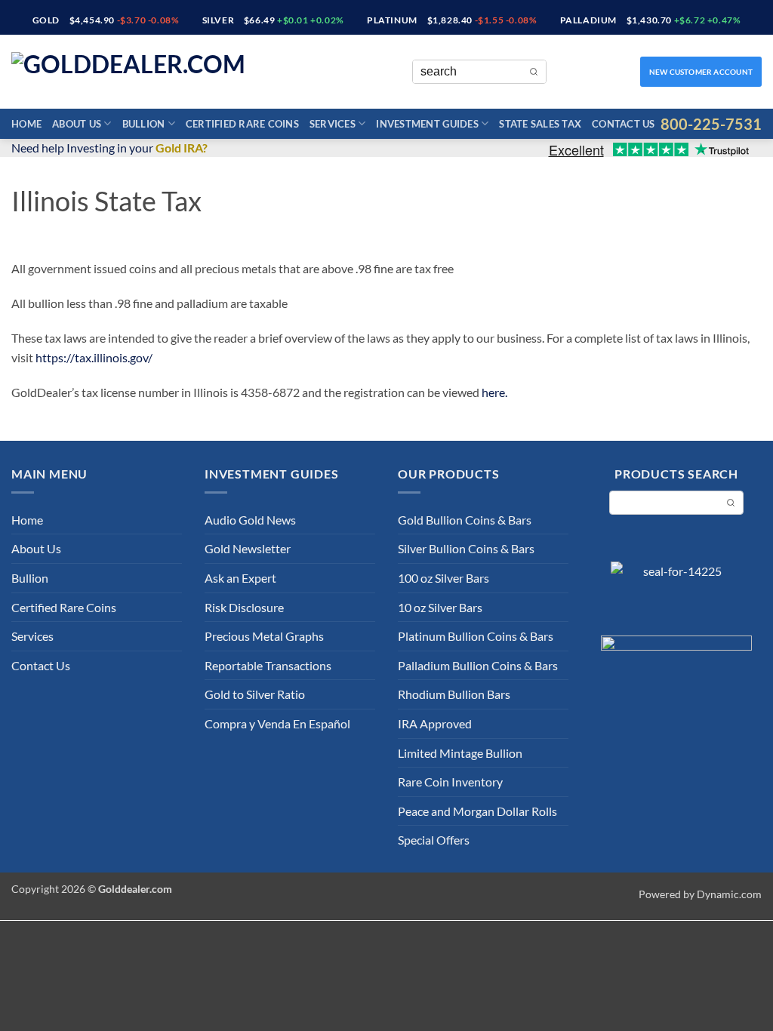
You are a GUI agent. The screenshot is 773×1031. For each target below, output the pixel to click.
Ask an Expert (240, 578)
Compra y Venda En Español (277, 723)
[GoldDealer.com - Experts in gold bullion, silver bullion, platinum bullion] (147, 72)
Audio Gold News (250, 519)
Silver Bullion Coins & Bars (466, 548)
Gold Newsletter (248, 548)
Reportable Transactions (268, 665)
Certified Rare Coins (242, 124)
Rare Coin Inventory (450, 781)
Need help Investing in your (109, 147)
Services (333, 124)
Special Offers (434, 839)
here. (494, 392)
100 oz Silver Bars (443, 578)
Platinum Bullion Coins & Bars (475, 636)
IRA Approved (435, 723)
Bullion (143, 124)
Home (26, 124)
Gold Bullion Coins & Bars (464, 519)
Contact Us (623, 124)
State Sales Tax (540, 124)
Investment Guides (427, 124)
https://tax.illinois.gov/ (93, 357)
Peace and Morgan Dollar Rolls (477, 811)
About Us (76, 124)
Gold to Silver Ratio (255, 694)
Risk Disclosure (244, 607)
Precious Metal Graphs (264, 636)
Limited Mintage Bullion (460, 753)
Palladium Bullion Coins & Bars (478, 665)
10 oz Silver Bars (440, 607)
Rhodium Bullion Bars (454, 694)
